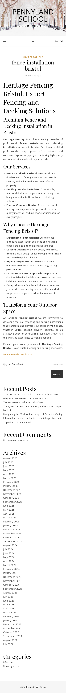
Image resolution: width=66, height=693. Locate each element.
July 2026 (8, 462)
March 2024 (9, 564)
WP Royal (40, 686)
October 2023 (11, 584)
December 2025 (12, 489)
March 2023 (9, 612)
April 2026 (8, 474)
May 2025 (8, 509)
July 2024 (8, 549)
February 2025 (11, 521)
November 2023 (12, 580)
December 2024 (12, 529)
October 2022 (11, 632)
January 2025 (10, 525)
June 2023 (8, 600)
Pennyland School (33, 15)
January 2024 (10, 572)
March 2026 (9, 478)
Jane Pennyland (14, 364)
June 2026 (8, 466)
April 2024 (8, 561)
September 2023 (12, 588)
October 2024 (11, 537)
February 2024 (11, 569)
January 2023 (10, 620)
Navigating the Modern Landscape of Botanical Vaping (32, 414)
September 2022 (12, 636)
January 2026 (10, 485)
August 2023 (10, 592)
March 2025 (9, 517)
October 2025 (11, 497)
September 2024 (12, 541)
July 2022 (8, 644)
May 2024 (8, 557)
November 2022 (12, 628)
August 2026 (10, 458)
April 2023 (8, 608)
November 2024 (12, 533)
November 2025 (12, 493)
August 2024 (10, 545)
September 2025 (12, 501)
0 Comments (56, 364)
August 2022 (10, 640)
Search (56, 374)
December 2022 (12, 624)
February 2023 (11, 616)
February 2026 (11, 482)
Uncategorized (33, 57)
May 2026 (8, 470)
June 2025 (8, 505)
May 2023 (8, 604)
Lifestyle (8, 662)
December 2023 (12, 576)
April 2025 (8, 513)
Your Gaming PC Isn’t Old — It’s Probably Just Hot (31, 394)
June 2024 (8, 553)
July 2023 (8, 596)
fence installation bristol (18, 354)
